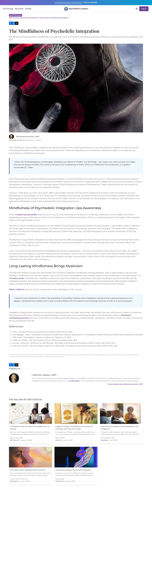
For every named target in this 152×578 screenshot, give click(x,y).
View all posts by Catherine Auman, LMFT (125, 384)
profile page (74, 381)
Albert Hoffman (16, 289)
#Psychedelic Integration (29, 18)
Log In (144, 9)
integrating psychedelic (26, 214)
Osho (30, 167)
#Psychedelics (63, 18)
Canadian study (16, 278)
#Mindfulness (14, 18)
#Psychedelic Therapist (48, 18)
